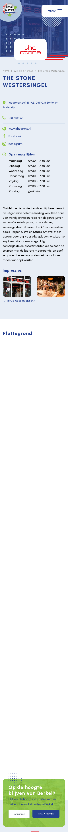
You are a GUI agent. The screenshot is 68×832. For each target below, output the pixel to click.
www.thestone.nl (20, 128)
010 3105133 (16, 118)
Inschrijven (46, 813)
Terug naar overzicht (20, 300)
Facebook (15, 136)
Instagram (15, 144)
